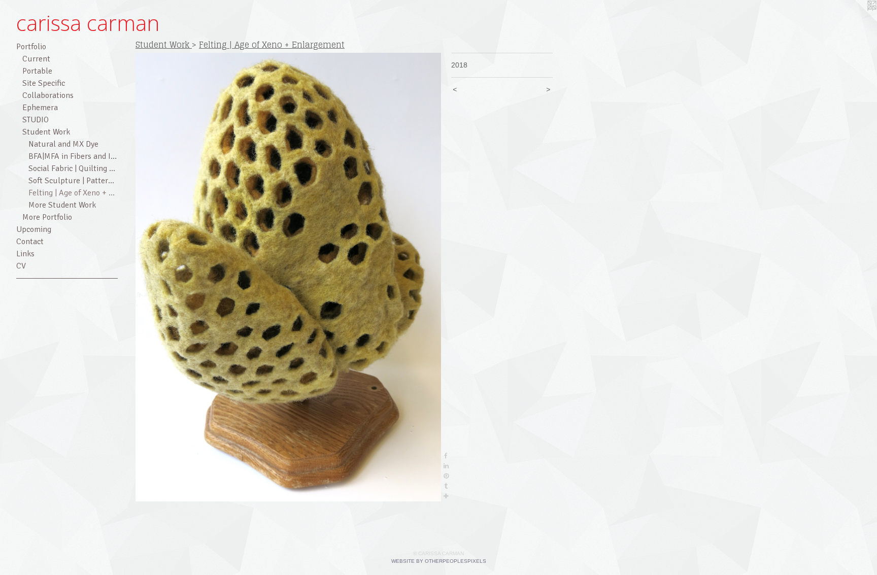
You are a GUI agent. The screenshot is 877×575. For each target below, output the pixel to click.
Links (25, 254)
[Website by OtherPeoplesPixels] (856, 20)
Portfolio (31, 47)
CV (21, 266)
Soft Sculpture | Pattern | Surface (73, 181)
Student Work (46, 132)
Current (36, 59)
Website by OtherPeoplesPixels (438, 561)
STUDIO (35, 120)
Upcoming (33, 229)
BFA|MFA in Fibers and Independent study (73, 156)
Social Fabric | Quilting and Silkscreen (73, 168)
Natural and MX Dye (63, 144)
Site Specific (43, 83)
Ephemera (40, 108)
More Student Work (62, 205)
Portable (37, 71)
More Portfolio (47, 217)
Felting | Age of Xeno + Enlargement (73, 193)
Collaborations (48, 95)
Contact (30, 241)
